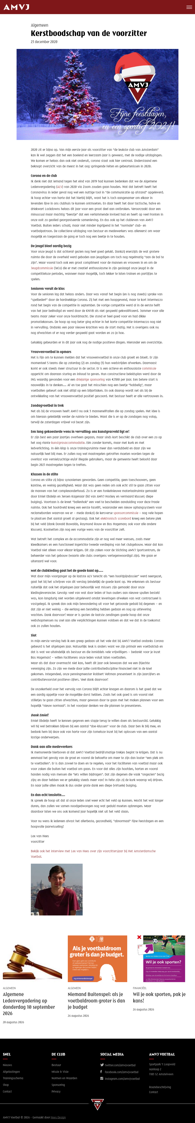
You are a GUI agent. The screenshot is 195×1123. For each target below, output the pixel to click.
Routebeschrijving (160, 1087)
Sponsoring (58, 1085)
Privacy (56, 1091)
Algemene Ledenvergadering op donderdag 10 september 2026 (29, 1004)
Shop (6, 1085)
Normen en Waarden (64, 1078)
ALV (59, 187)
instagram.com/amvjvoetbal (122, 1079)
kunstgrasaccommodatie (68, 443)
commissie (149, 368)
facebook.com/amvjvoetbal (121, 1072)
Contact (7, 1091)
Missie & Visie (60, 1071)
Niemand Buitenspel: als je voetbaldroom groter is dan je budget (96, 1001)
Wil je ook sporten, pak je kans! (159, 997)
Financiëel (140, 988)
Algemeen (39, 25)
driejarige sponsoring (90, 379)
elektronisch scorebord (115, 518)
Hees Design (58, 1117)
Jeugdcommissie (42, 268)
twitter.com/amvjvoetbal (120, 1065)
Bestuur (56, 1065)
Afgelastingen (11, 1071)
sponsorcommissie (125, 513)
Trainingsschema (13, 1078)
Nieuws (7, 1065)
